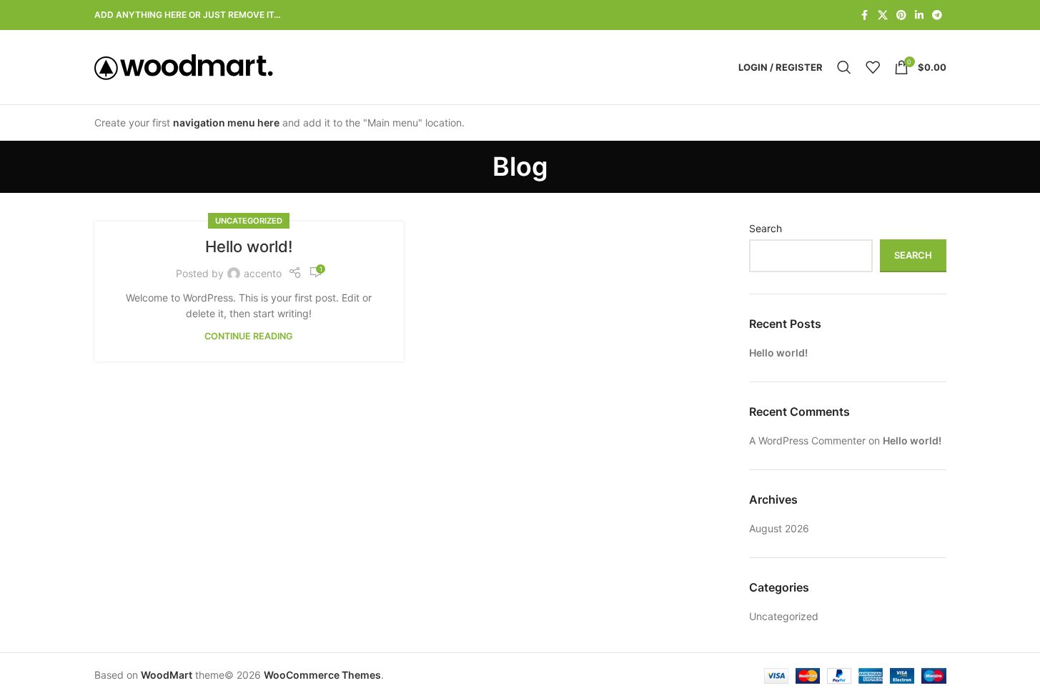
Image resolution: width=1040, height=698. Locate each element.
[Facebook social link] (864, 15)
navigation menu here (226, 122)
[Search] (844, 67)
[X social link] (882, 15)
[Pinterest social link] (901, 15)
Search (765, 228)
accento (263, 273)
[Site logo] (183, 66)
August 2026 (779, 528)
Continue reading (248, 336)
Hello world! (248, 246)
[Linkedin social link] (919, 15)
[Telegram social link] (937, 15)
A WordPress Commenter (807, 440)
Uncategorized (248, 221)
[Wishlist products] (872, 67)
